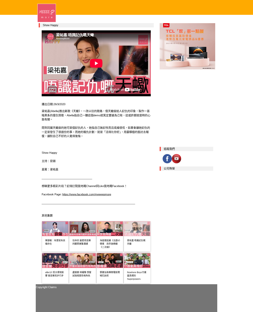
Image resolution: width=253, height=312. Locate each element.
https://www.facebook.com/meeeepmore (86, 194)
